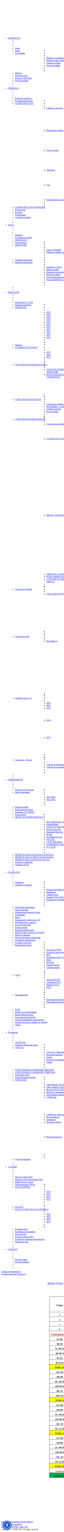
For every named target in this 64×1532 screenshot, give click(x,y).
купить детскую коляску (11, 1524)
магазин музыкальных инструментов (17, 1522)
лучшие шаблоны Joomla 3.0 (13, 1274)
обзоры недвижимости (11, 1271)
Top (26, 1527)
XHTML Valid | (18, 1527)
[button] (7, 1525)
